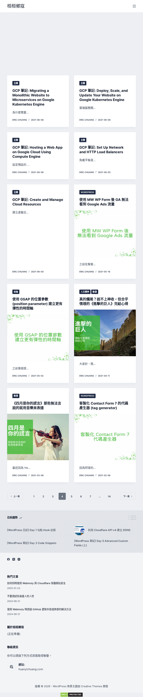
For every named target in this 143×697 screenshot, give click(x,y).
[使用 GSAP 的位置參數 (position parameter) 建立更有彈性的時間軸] (38, 337)
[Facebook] (8, 559)
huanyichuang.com (30, 669)
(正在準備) (13, 634)
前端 (16, 291)
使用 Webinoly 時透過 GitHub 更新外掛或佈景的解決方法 (39, 609)
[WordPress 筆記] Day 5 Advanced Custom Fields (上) (101, 543)
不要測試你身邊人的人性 (20, 596)
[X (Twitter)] (13, 559)
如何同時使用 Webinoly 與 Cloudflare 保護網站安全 (36, 583)
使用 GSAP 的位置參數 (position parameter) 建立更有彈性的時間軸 (37, 303)
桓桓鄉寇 (16, 6)
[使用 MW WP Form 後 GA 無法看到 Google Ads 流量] (105, 233)
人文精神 (85, 291)
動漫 (95, 291)
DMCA (64, 694)
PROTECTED (75, 694)
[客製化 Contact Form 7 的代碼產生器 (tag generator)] (105, 437)
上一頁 (16, 496)
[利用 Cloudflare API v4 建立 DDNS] (79, 530)
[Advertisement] (71, 38)
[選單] (134, 6)
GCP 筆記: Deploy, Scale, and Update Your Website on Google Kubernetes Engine (103, 95)
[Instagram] (19, 559)
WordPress (87, 192)
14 (109, 496)
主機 (16, 83)
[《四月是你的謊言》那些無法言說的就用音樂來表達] (38, 437)
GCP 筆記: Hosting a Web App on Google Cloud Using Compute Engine (37, 152)
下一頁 (126, 496)
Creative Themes (91, 686)
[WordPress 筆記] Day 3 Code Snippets (31, 543)
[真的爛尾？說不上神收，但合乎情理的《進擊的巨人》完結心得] (105, 333)
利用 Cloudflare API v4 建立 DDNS (109, 530)
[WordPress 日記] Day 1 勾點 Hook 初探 (31, 530)
